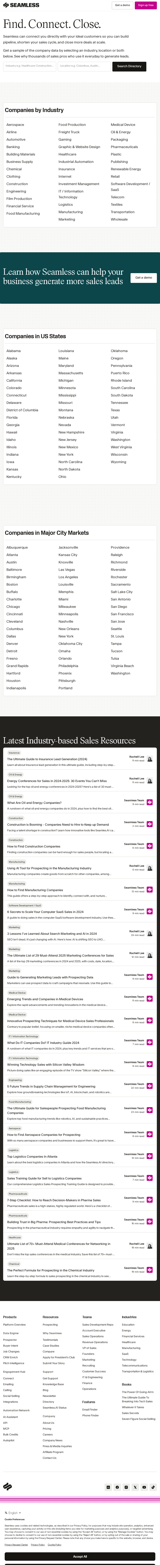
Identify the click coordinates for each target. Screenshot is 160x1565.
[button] (29, 66)
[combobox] (30, 66)
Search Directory (129, 66)
